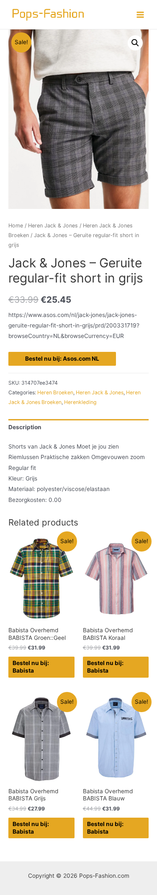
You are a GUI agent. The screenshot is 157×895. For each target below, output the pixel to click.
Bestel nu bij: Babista (31, 667)
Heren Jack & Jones (53, 225)
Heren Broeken (55, 392)
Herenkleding (80, 402)
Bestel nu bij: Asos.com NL (62, 358)
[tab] (78, 427)
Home (15, 225)
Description (24, 427)
